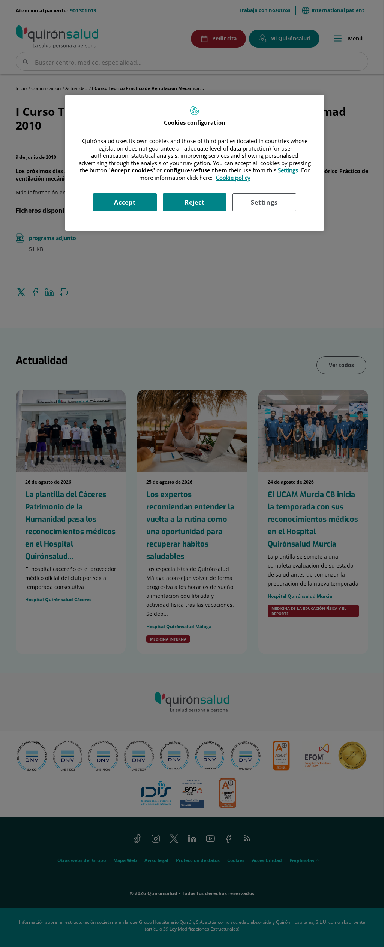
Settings (264, 202)
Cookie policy (233, 177)
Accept (125, 202)
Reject (194, 202)
